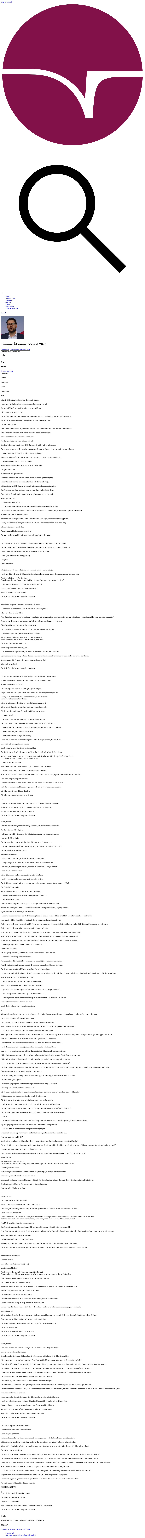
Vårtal (27, 350)
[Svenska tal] (72, 146)
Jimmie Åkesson (7, 371)
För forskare (9, 306)
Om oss (8, 302)
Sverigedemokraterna (17, 350)
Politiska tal (5, 350)
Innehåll (3, 313)
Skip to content (6, 2)
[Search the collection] (72, 290)
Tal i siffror (9, 300)
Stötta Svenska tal (11, 308)
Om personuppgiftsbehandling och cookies (20, 1535)
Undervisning (10, 298)
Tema (7, 296)
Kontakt (8, 304)
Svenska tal (9, 1533)
